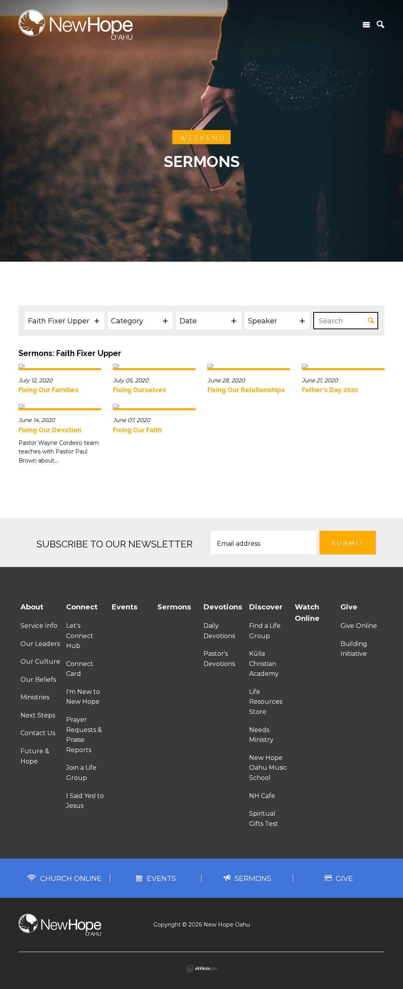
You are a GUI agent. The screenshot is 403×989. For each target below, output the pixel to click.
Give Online (358, 625)
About (31, 607)
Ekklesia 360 (201, 968)
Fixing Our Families (48, 390)
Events (124, 607)
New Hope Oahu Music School (268, 768)
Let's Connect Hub (79, 636)
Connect (82, 607)
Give (348, 607)
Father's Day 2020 (330, 390)
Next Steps (37, 715)
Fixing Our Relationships (246, 390)
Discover (266, 607)
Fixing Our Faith (137, 430)
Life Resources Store (265, 702)
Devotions (222, 607)
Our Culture (40, 661)
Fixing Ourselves (139, 390)
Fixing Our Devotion (49, 430)
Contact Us (37, 733)
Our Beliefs (38, 679)
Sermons (174, 607)
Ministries (34, 697)
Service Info (38, 625)
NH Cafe (262, 796)
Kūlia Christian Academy (264, 663)
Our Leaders (40, 644)
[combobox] (64, 320)
